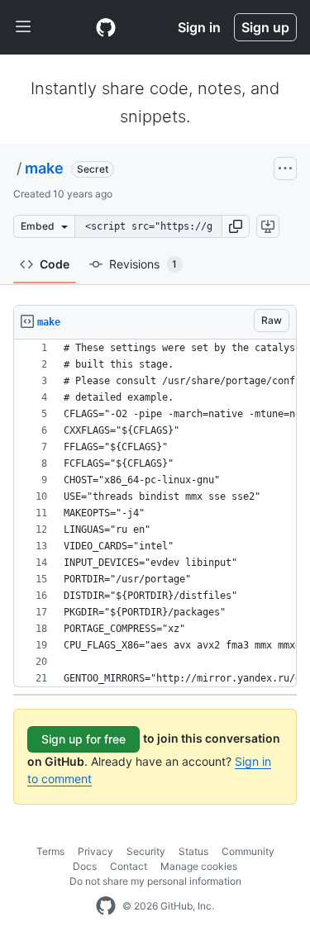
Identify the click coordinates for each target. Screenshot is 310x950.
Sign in (199, 27)
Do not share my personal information (155, 881)
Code (54, 264)
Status (193, 851)
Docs (85, 866)
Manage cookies (198, 866)
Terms (50, 851)
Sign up (265, 27)
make (44, 168)
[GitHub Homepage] (106, 906)
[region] (155, 513)
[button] (236, 226)
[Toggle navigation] (23, 27)
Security (145, 851)
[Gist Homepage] (106, 27)
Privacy (95, 851)
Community (248, 851)
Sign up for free (83, 739)
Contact (128, 866)
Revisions (143, 264)
